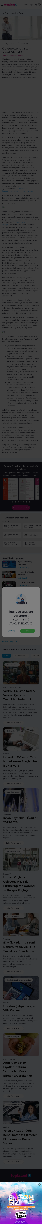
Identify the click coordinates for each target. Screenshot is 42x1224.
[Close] (39, 1184)
